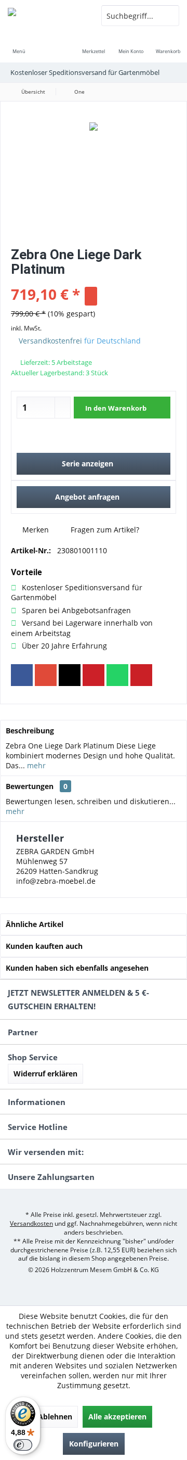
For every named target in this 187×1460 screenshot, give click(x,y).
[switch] (23, 1445)
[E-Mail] (141, 675)
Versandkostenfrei (50, 341)
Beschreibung (30, 730)
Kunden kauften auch (44, 946)
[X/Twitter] (70, 675)
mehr (35, 765)
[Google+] (46, 675)
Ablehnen (55, 1416)
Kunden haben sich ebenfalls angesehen (77, 968)
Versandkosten (31, 1223)
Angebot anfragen (87, 497)
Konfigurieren (93, 1444)
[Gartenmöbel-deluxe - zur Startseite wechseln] (47, 15)
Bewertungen (30, 786)
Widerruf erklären (45, 1073)
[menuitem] (18, 44)
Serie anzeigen (87, 463)
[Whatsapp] (117, 675)
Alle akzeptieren (117, 1416)
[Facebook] (22, 675)
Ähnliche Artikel (34, 924)
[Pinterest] (93, 675)
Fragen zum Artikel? (104, 530)
